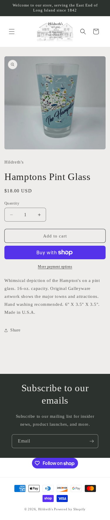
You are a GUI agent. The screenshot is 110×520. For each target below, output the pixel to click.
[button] (11, 31)
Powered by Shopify (70, 509)
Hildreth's (45, 509)
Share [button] (15, 330)
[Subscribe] (91, 441)
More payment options (55, 267)
